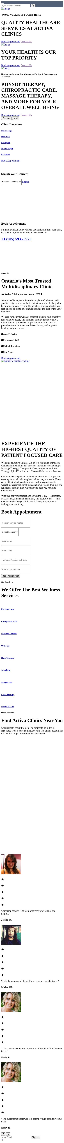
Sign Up (35, 1137)
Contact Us (26, 41)
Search (25, 181)
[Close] (2, 3)
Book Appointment (10, 41)
